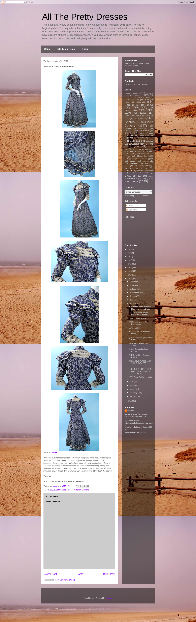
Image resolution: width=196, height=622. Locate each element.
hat (126, 149)
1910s (128, 113)
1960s (127, 119)
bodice (128, 133)
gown (136, 146)
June (132, 303)
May (132, 382)
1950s (148, 115)
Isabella (130, 410)
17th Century (137, 97)
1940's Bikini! (134, 328)
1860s (150, 102)
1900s (142, 110)
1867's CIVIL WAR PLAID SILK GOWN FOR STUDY (140, 363)
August (133, 296)
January (133, 396)
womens (85, 490)
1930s (127, 115)
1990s (142, 119)
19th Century (61, 490)
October (133, 289)
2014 (130, 271)
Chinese (142, 135)
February (134, 393)
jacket (141, 149)
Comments (133, 210)
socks (135, 168)
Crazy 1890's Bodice (137, 318)
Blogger (109, 598)
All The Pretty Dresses (84, 17)
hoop (133, 149)
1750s (149, 93)
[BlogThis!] (79, 486)
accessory (142, 128)
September (134, 292)
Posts (130, 206)
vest (146, 173)
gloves (127, 146)
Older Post (109, 574)
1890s (52, 490)
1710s (127, 93)
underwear (149, 170)
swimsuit (128, 170)
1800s (147, 97)
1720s (134, 93)
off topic (128, 156)
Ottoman (140, 156)
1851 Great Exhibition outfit (140, 377)
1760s (127, 95)
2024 (130, 249)
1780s (146, 95)
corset (130, 138)
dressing (149, 141)
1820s (136, 100)
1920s (143, 113)
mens (151, 151)
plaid (151, 159)
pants (132, 159)
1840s (127, 102)
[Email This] (77, 486)
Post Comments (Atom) (65, 580)
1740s (141, 93)
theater (139, 170)
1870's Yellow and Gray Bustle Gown (139, 323)
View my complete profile (135, 432)
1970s (135, 119)
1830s (146, 100)
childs (131, 135)
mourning (132, 153)
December (134, 282)
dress (70, 490)
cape (151, 133)
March (133, 389)
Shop (85, 49)
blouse (146, 131)
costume (141, 138)
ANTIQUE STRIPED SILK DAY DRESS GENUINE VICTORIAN (140, 371)
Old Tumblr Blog (66, 49)
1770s (136, 95)
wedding (143, 178)
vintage (150, 176)
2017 (130, 260)
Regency (132, 161)
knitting (130, 151)
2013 (130, 275)
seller (54, 453)
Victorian (77, 490)
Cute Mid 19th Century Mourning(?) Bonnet (138, 313)
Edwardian (133, 144)
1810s (127, 100)
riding (144, 161)
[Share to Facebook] (85, 486)
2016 (130, 264)
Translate (144, 195)
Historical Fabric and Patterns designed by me (137, 64)
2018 (130, 257)
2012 (130, 278)
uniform (133, 173)
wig (152, 178)
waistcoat (131, 178)
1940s (138, 115)
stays (145, 168)
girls (148, 144)
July (132, 300)
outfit (150, 156)
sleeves (148, 166)
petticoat (141, 159)
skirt (136, 165)
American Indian (131, 131)
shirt (146, 163)
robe (151, 161)
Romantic (133, 163)
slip (126, 168)
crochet (150, 138)
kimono (151, 149)
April (132, 385)
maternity (140, 151)
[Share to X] (82, 486)
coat (151, 135)
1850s (138, 102)
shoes (127, 166)
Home (47, 49)
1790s (127, 97)
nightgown (145, 153)
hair (148, 146)
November (134, 285)
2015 (130, 267)
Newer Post (50, 574)
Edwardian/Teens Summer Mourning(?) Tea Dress (140, 308)
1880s (150, 105)
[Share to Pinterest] (88, 486)
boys (141, 133)
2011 (130, 401)
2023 (130, 253)
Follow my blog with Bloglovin (137, 84)
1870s (135, 105)
